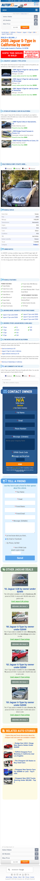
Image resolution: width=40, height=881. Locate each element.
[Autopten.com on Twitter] (20, 874)
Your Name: (20, 492)
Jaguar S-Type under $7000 (30, 319)
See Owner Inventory (20, 408)
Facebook (9, 168)
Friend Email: (20, 514)
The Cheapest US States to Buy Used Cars (24, 762)
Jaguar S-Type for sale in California (11, 351)
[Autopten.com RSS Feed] (28, 874)
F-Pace (5, 327)
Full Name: (20, 413)
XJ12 (17, 330)
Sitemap (15, 877)
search (24, 27)
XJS (31, 327)
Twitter (25, 168)
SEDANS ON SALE (19, 606)
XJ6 (17, 333)
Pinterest (32, 168)
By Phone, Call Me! (13, 543)
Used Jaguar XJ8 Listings (20, 601)
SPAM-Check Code (20, 452)
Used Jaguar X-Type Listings (20, 639)
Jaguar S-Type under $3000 (10, 317)
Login (37, 4)
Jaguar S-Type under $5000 (30, 317)
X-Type (5, 335)
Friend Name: (20, 506)
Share (37, 3)
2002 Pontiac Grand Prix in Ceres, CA (25, 140)
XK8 (31, 330)
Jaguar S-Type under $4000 (30, 314)
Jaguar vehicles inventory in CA (10, 354)
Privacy (27, 877)
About (19, 877)
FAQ (23, 877)
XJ (17, 327)
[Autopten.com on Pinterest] (15, 874)
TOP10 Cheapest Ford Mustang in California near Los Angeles (24, 754)
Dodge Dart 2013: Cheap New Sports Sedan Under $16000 (23, 745)
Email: (20, 421)
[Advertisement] (20, 102)
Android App (9, 877)
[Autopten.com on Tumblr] (26, 874)
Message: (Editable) (20, 437)
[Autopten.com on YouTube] (23, 874)
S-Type (5, 333)
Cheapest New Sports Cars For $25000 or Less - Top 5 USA (25, 771)
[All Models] (20, 20)
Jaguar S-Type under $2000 (10, 315)
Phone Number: (20, 429)
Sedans (35, 245)
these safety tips (16, 467)
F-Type (5, 330)
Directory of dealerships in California (12, 362)
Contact (32, 877)
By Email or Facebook (14, 539)
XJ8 (17, 335)
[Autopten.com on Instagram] (17, 874)
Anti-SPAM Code (20, 548)
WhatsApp (18, 168)
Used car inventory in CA (8, 348)
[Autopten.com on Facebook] (12, 874)
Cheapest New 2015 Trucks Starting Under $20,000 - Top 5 (25, 780)
